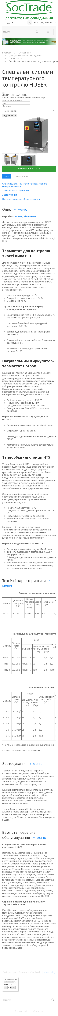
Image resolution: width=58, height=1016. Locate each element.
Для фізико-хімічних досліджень (26, 55)
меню (22, 209)
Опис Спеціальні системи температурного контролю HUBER (24, 185)
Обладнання (25, 52)
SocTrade (6, 52)
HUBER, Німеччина (25, 216)
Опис (7, 176)
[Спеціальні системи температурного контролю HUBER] (10, 162)
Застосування (9, 194)
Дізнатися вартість (29, 168)
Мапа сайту (50, 972)
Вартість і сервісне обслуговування (21, 198)
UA (8, 22)
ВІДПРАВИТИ (9, 115)
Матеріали (22, 176)
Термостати (16, 58)
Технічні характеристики (15, 190)
